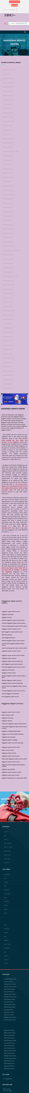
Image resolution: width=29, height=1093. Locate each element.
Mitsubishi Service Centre (9, 246)
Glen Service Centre (7, 388)
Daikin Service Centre (8, 254)
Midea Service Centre (8, 349)
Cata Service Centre (7, 306)
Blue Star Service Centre (10, 1050)
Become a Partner (14, 1)
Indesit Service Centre (8, 224)
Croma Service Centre (8, 177)
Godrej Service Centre (8, 87)
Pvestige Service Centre (8, 379)
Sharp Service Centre (8, 160)
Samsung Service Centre (8, 78)
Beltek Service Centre (8, 216)
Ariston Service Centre (8, 302)
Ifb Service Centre (7, 220)
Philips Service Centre (8, 328)
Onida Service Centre (8, 298)
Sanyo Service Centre (8, 237)
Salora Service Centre (8, 207)
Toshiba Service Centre (8, 121)
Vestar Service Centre (8, 259)
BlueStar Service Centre (8, 186)
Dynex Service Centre (9, 1068)
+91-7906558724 (10, 10)
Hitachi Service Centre (8, 104)
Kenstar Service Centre (8, 293)
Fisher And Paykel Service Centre (10, 151)
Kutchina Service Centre (8, 371)
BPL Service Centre (7, 125)
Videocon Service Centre (8, 95)
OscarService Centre (7, 203)
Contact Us (8, 813)
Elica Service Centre (7, 384)
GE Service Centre (7, 181)
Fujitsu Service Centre (8, 242)
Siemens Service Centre (8, 143)
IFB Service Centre (7, 108)
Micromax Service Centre (9, 194)
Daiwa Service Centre (9, 1063)
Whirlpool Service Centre (8, 358)
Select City (14, 5)
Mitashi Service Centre (8, 190)
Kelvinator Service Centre (9, 100)
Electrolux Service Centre (9, 285)
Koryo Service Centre (8, 341)
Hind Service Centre (7, 134)
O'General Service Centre (9, 69)
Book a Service (7, 1089)
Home (14, 50)
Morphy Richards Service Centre (10, 276)
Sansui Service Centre (8, 147)
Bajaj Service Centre (7, 289)
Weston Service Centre (8, 112)
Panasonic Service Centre (9, 82)
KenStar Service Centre (8, 267)
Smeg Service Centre (8, 130)
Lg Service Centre (7, 74)
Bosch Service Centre (8, 155)
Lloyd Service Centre (8, 336)
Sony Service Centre (7, 353)
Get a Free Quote (7, 1090)
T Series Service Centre (8, 211)
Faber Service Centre (8, 362)
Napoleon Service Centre (9, 332)
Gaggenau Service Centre (9, 138)
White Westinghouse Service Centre (11, 250)
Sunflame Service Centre (8, 229)
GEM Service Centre (7, 168)
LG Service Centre (8, 981)
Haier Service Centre (7, 91)
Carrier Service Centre (8, 263)
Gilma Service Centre (8, 375)
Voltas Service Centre (8, 233)
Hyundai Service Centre (8, 272)
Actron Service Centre (8, 345)
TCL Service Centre (7, 323)
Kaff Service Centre (7, 366)
